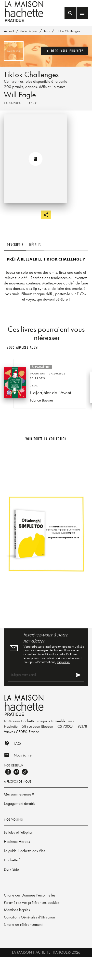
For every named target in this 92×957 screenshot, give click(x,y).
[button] (64, 51)
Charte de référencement (23, 924)
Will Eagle (20, 95)
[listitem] (8, 772)
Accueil (9, 31)
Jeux (47, 31)
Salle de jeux (29, 31)
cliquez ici (63, 662)
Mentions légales (17, 909)
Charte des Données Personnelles (29, 895)
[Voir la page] (46, 533)
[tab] (15, 245)
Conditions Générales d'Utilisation (29, 917)
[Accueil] (24, 11)
